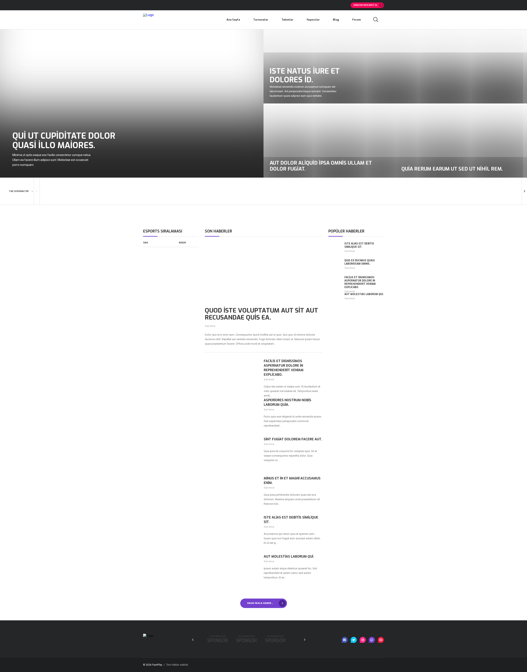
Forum (356, 19)
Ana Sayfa (233, 19)
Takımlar (287, 19)
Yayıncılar (313, 19)
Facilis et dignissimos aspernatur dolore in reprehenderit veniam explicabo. (283, 368)
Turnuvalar (260, 19)
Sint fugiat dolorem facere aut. (293, 439)
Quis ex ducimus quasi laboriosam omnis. (359, 262)
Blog (336, 19)
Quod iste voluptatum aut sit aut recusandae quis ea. (261, 314)
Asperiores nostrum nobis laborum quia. (287, 402)
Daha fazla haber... (260, 603)
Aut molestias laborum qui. (289, 556)
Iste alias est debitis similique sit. (291, 519)
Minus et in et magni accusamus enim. (292, 480)
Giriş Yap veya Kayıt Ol (365, 5)
